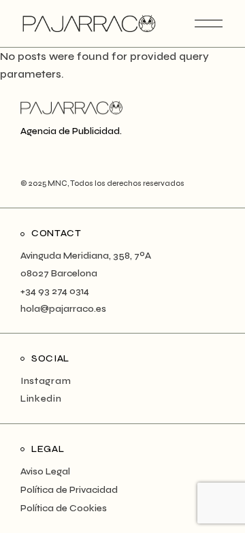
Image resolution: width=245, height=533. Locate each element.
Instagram (45, 381)
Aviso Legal (45, 471)
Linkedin (41, 398)
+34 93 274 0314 (54, 291)
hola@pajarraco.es (63, 308)
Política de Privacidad (69, 490)
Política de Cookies (63, 508)
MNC (56, 183)
